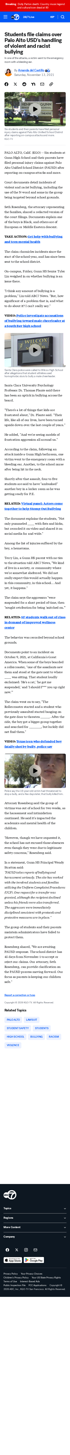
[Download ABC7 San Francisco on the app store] (13, 1260)
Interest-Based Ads (30, 1281)
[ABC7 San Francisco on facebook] (7, 1250)
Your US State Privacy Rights (46, 1277)
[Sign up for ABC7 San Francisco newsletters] (35, 1250)
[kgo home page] (10, 1194)
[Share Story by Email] (42, 84)
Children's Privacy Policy (16, 1277)
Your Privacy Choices (31, 1274)
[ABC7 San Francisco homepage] (15, 17)
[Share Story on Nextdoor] (33, 84)
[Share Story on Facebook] (6, 84)
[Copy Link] (51, 84)
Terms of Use (10, 1281)
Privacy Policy (11, 1274)
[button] (5, 17)
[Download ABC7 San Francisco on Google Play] (34, 1260)
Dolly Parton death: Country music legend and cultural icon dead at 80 (35, 5)
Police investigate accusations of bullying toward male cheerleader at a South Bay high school (34, 320)
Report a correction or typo (19, 995)
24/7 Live (28, 17)
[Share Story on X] (15, 84)
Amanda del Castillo (31, 70)
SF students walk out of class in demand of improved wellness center (35, 622)
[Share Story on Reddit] (24, 84)
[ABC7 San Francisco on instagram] (26, 1250)
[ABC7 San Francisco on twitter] (17, 1250)
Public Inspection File (14, 1285)
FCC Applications (37, 1285)
